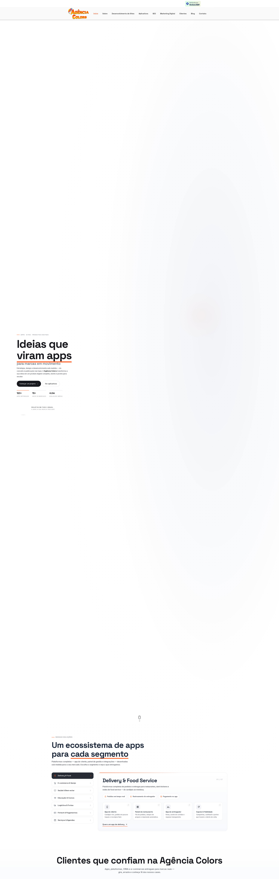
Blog (193, 13)
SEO (154, 13)
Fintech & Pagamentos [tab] (67, 813)
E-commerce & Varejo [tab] (67, 783)
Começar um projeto (29, 384)
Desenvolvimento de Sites (123, 13)
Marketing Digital (167, 13)
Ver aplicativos (51, 384)
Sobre (104, 13)
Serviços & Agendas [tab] (66, 820)
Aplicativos (143, 13)
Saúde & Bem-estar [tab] (66, 790)
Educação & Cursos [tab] (66, 798)
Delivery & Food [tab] (64, 775)
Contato (202, 13)
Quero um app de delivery (113, 824)
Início (96, 13)
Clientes (183, 13)
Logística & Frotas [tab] (65, 805)
